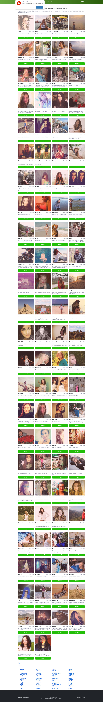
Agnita (22, 669)
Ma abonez (39, 7)
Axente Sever (23, 678)
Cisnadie (39, 673)
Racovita (55, 685)
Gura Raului (39, 679)
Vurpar (70, 688)
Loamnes (39, 685)
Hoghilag (39, 680)
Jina (38, 683)
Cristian (38, 675)
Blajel (22, 683)
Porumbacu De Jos (57, 684)
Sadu (70, 670)
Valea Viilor (71, 687)
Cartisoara (39, 670)
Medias (54, 669)
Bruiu (22, 688)
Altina (22, 672)
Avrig (22, 677)
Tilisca (70, 684)
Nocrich (54, 677)
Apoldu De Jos (24, 673)
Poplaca (55, 683)
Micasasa (55, 672)
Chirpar (38, 672)
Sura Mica (71, 680)
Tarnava (70, 683)
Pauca (54, 680)
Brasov (44, 1)
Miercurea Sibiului (56, 673)
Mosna (54, 675)
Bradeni (22, 685)
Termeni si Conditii (53, 697)
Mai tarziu (32, 7)
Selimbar (71, 675)
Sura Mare (71, 679)
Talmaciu (71, 682)
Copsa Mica (39, 674)
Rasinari (55, 687)
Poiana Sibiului (56, 682)
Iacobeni (39, 682)
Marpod (38, 688)
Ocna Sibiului (55, 678)
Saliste (70, 672)
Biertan (22, 680)
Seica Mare (71, 673)
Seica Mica (71, 674)
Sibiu (70, 677)
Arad (52, 1)
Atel (22, 675)
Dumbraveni (39, 678)
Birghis (22, 682)
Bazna (22, 679)
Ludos (38, 687)
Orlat (54, 679)
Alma (22, 670)
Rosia (70, 669)
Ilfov (48, 1)
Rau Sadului (55, 688)
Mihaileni (55, 674)
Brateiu (22, 687)
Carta (38, 669)
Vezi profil (26, 37)
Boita (22, 684)
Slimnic (70, 678)
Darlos (38, 677)
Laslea (38, 684)
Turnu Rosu (71, 685)
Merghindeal (55, 670)
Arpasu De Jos (24, 674)
